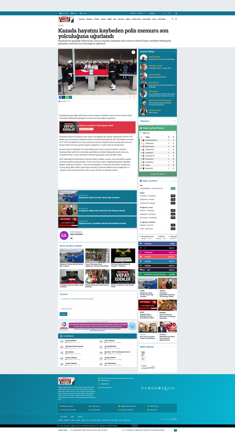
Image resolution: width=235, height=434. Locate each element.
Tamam (134, 426)
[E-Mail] (71, 238)
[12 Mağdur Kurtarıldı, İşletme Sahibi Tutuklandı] (72, 276)
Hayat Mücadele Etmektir (157, 77)
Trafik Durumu (154, 406)
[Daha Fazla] (70, 97)
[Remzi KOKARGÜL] (143, 58)
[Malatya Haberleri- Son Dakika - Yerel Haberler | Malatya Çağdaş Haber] (66, 19)
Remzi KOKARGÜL (154, 57)
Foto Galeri (64, 13)
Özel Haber (162, 19)
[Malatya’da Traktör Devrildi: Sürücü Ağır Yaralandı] (72, 256)
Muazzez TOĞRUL (155, 75)
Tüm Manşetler (95, 410)
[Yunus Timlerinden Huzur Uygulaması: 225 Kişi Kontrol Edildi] (97, 256)
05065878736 (105, 384)
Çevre (154, 19)
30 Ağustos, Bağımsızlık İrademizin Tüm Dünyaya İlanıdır (167, 294)
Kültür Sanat (136, 19)
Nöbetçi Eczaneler (67, 406)
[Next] (166, 388)
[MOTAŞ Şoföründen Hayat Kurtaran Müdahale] (97, 276)
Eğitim (128, 19)
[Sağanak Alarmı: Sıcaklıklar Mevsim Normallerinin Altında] (147, 305)
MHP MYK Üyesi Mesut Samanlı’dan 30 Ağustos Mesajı (167, 338)
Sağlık (109, 19)
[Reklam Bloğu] (97, 326)
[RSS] (172, 388)
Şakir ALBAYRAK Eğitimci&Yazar (160, 100)
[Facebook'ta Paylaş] (60, 97)
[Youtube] (159, 388)
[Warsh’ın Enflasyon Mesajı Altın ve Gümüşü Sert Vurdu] (167, 305)
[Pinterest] (149, 388)
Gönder (63, 314)
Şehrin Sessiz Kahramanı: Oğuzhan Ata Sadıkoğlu (162, 86)
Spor (114, 19)
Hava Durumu (96, 406)
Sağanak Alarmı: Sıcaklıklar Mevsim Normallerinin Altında (147, 316)
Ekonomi (121, 19)
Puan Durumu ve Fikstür (69, 410)
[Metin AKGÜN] (143, 93)
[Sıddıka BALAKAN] (143, 111)
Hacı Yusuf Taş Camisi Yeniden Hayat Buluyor (147, 337)
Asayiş (103, 19)
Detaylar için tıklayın (157, 174)
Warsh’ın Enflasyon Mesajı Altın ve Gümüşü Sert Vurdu (167, 316)
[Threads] (162, 388)
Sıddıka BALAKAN (155, 110)
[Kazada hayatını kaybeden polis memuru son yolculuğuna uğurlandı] (97, 72)
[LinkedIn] (155, 388)
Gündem (82, 19)
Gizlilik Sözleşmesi (124, 426)
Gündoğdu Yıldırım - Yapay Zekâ (160, 68)
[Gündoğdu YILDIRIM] (143, 67)
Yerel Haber (147, 19)
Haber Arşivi (153, 410)
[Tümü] (174, 52)
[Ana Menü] (176, 19)
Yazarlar (84, 13)
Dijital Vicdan (153, 113)
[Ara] (172, 19)
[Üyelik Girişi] (175, 13)
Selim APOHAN (76, 234)
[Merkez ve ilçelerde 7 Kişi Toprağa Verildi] (123, 276)
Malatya (89, 19)
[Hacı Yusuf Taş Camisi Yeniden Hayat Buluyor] (147, 327)
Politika (96, 19)
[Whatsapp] (169, 388)
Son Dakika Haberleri (126, 410)
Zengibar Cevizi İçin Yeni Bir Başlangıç (162, 59)
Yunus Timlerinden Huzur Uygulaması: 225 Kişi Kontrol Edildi (96, 265)
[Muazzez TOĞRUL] (143, 76)
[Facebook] (142, 388)
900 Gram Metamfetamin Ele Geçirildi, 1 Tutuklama (120, 265)
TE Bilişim (174, 419)
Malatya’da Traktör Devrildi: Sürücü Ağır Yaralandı (146, 294)
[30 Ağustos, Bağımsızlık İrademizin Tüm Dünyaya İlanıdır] (167, 283)
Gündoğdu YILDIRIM (155, 66)
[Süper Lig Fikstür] (174, 181)
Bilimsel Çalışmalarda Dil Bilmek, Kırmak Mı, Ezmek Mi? (160, 104)
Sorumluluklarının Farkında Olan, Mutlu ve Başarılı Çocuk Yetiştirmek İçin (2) (162, 95)
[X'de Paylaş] (63, 97)
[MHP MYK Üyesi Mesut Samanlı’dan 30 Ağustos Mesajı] (167, 327)
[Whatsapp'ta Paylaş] (67, 97)
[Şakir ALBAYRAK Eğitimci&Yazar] (143, 102)
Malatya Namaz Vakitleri (128, 406)
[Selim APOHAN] (64, 235)
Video (75, 13)
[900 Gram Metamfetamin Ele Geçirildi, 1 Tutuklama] (123, 256)
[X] (145, 388)
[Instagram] (152, 388)
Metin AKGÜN (153, 91)
